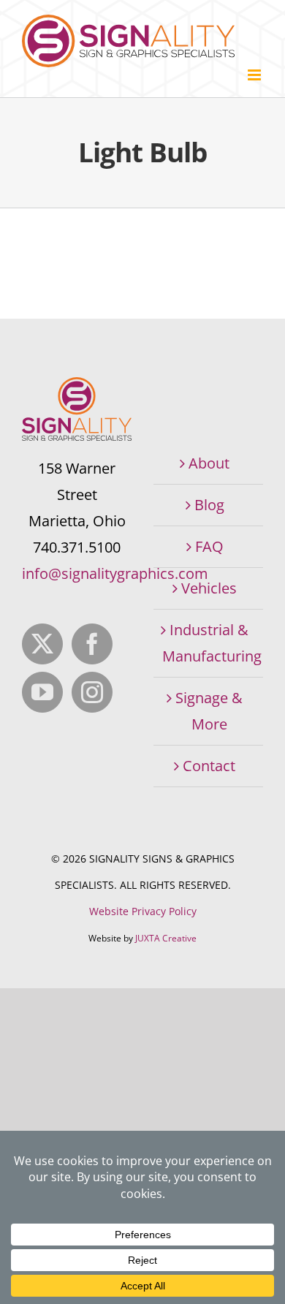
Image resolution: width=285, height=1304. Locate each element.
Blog (209, 505)
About (209, 463)
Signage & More (209, 711)
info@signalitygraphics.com (115, 573)
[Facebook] (92, 643)
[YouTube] (42, 692)
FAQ (209, 546)
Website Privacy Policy (143, 911)
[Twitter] (42, 643)
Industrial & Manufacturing (209, 643)
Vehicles (209, 588)
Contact (209, 766)
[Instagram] (92, 692)
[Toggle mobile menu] (255, 75)
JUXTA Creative (166, 938)
